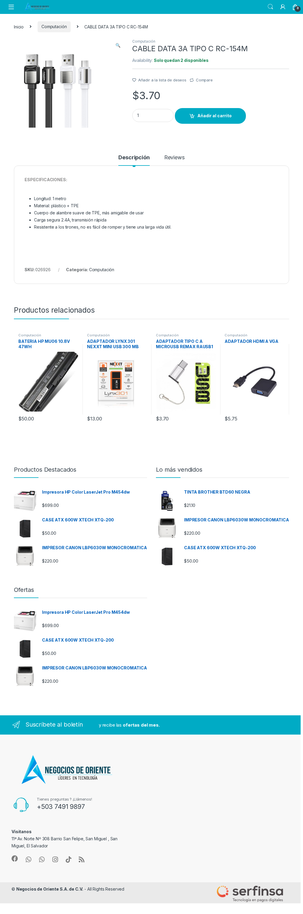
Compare (204, 80)
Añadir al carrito (214, 115)
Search (270, 7)
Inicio (19, 26)
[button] (117, 45)
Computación (54, 26)
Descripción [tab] (133, 157)
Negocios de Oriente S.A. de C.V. (49, 888)
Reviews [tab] (174, 157)
